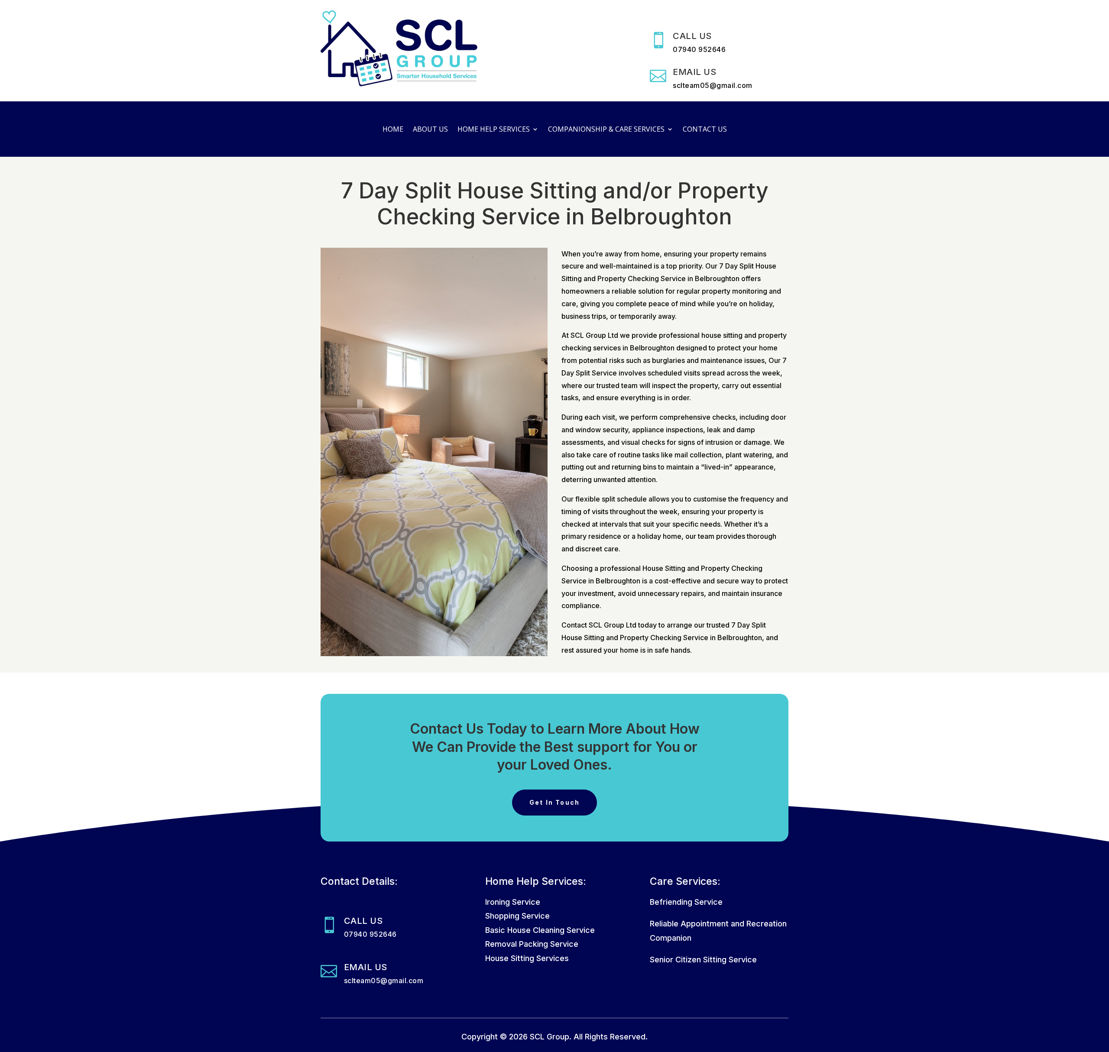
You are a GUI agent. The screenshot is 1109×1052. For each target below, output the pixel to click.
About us (430, 130)
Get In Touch (554, 802)
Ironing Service (512, 901)
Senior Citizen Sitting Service (703, 959)
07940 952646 (699, 49)
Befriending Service (686, 901)
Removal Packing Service (531, 943)
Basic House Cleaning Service (540, 930)
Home (393, 130)
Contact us (705, 130)
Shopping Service (517, 915)
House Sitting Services (527, 958)
